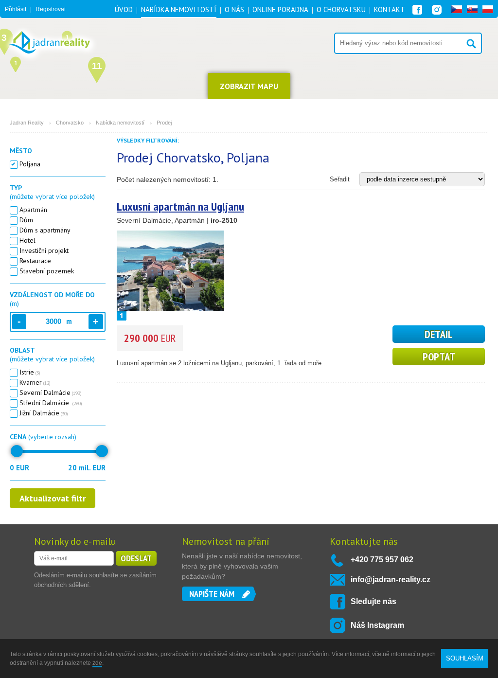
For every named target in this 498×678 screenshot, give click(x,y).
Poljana (29, 164)
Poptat (439, 356)
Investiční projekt (44, 250)
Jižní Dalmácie (43, 413)
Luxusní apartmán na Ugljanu (180, 206)
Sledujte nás (373, 601)
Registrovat (51, 9)
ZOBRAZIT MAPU (249, 86)
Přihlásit (15, 9)
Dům (26, 219)
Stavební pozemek (46, 271)
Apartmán (33, 209)
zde (97, 663)
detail (439, 334)
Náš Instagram (377, 625)
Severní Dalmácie (50, 392)
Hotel (27, 240)
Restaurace (35, 260)
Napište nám (211, 593)
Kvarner (35, 382)
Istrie (29, 372)
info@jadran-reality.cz (390, 579)
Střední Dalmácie (50, 402)
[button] (15, 63)
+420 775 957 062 (382, 559)
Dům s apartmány (45, 230)
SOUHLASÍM (464, 658)
